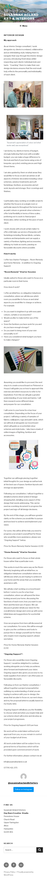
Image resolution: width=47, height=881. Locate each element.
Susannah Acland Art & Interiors (21, 16)
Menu (24, 26)
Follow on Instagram (23, 789)
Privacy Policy (9, 872)
